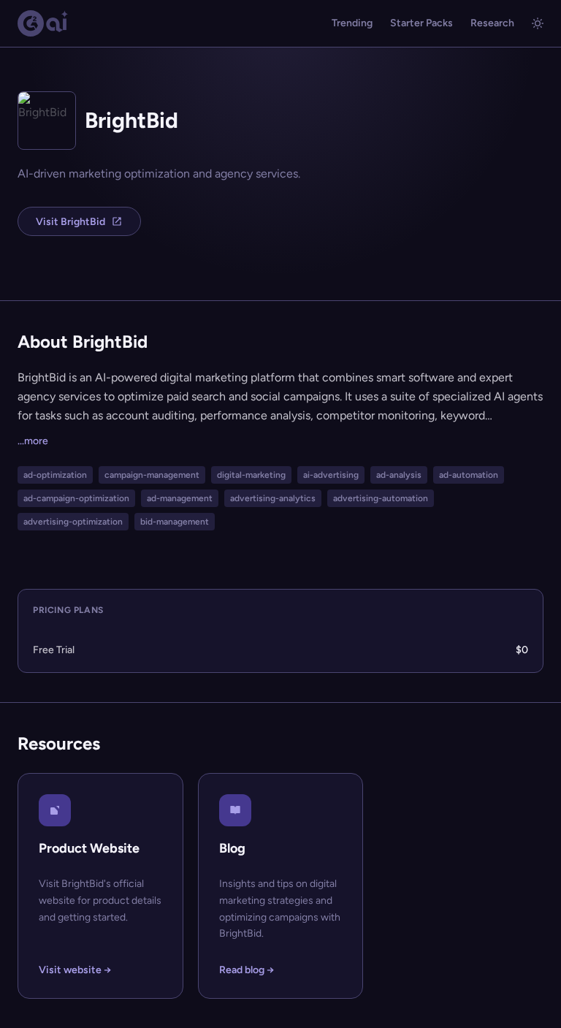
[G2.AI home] (43, 23)
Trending (352, 23)
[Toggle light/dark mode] (537, 23)
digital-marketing (251, 475)
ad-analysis (398, 475)
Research (492, 23)
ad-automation (468, 475)
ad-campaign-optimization (76, 498)
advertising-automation (380, 498)
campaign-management (151, 475)
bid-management (174, 522)
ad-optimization (55, 475)
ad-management (180, 498)
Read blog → (246, 970)
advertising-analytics (273, 498)
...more (33, 441)
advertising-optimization (73, 522)
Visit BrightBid (70, 222)
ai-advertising (331, 475)
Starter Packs (421, 23)
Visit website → (75, 970)
